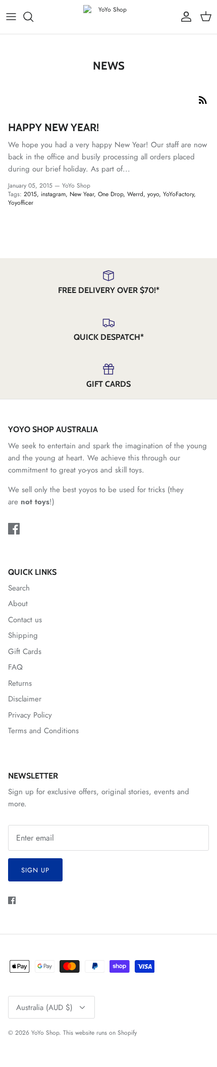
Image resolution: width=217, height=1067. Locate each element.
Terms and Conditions (43, 730)
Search (19, 588)
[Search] (33, 17)
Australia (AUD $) (44, 1007)
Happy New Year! (53, 127)
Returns (20, 683)
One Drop (110, 194)
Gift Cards (24, 651)
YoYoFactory (178, 194)
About (18, 603)
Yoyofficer (20, 202)
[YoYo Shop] (108, 17)
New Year (82, 194)
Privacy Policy (30, 715)
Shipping (23, 635)
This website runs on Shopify (100, 1032)
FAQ (15, 667)
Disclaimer (24, 698)
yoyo (153, 194)
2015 (30, 194)
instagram (53, 194)
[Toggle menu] (11, 17)
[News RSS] (203, 99)
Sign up (35, 870)
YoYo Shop (45, 1032)
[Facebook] (14, 529)
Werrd (135, 194)
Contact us (25, 619)
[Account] (184, 17)
